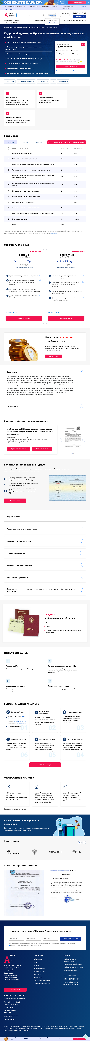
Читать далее (52, 913)
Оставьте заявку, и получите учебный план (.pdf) (68, 142)
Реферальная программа (42, 983)
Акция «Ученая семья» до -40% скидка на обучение (43, 794)
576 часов (25, 142)
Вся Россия (52, 15)
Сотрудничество (44, 6)
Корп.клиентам (33, 6)
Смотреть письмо (24, 876)
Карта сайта (38, 977)
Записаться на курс (71, 66)
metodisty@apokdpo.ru (11, 979)
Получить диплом (15, 500)
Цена (53, 81)
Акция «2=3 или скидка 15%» (72, 793)
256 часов (11, 142)
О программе (10, 81)
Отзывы (19, 6)
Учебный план (63, 81)
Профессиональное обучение (75, 21)
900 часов (39, 142)
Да (50, 22)
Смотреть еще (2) (11, 312)
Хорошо (79, 1039)
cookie (26, 1038)
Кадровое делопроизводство (38, 27)
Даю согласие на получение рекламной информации (25, 945)
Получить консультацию (70, 938)
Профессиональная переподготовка (11, 21)
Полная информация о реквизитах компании (70, 983)
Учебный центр (8, 27)
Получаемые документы (26, 81)
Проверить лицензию (18, 449)
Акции (25, 6)
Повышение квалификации (45, 21)
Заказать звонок (79, 16)
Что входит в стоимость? (65, 71)
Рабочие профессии (70, 970)
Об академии (8, 6)
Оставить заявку (54, 356)
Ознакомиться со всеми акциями (15, 809)
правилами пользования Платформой (63, 943)
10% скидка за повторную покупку (15, 794)
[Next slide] (84, 440)
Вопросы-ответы (40, 968)
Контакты (54, 6)
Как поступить (43, 81)
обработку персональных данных (40, 943)
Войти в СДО (8, 9)
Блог (14, 6)
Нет (54, 22)
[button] (72, 453)
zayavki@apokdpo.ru (20, 721)
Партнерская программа (42, 980)
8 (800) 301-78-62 (79, 13)
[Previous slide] (61, 440)
